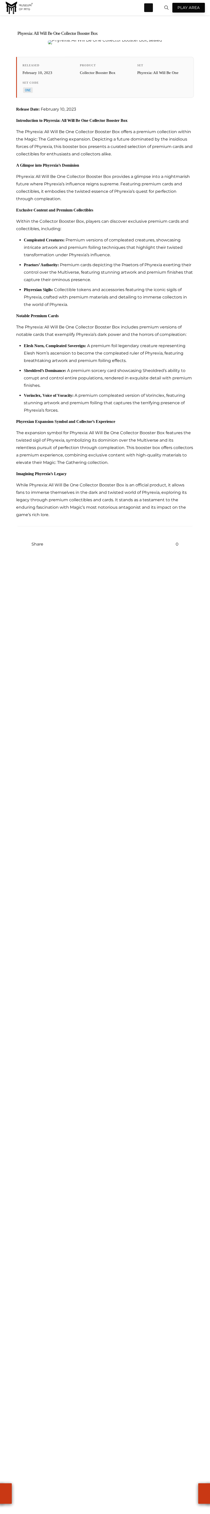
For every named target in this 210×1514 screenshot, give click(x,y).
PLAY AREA (188, 7)
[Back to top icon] (199, 1474)
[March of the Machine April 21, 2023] (204, 1493)
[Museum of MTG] (19, 7)
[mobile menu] (148, 7)
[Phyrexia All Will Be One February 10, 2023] (6, 1493)
